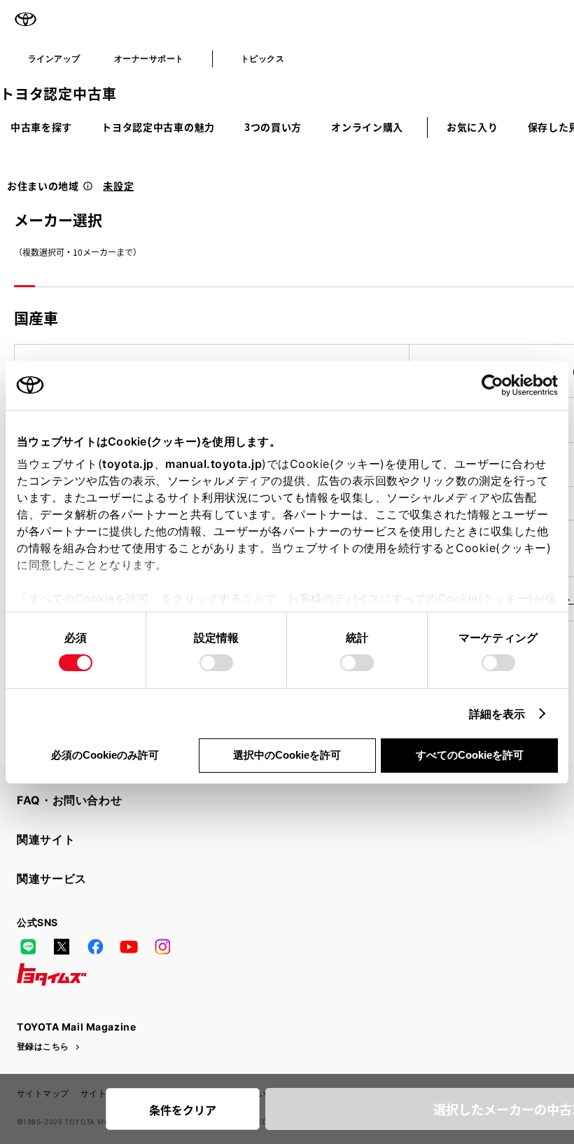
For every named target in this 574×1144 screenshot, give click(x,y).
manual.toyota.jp (213, 464)
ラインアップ (54, 58)
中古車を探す (41, 127)
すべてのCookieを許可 (470, 755)
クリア (182, 1109)
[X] (61, 946)
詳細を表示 (497, 714)
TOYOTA (25, 20)
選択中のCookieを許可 (287, 755)
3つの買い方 (273, 127)
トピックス (262, 58)
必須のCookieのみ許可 (105, 755)
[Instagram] (162, 946)
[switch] (216, 662)
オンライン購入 (367, 127)
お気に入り (472, 127)
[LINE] (28, 946)
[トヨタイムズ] (52, 974)
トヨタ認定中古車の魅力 (158, 127)
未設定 (118, 186)
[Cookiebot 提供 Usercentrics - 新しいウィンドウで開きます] (496, 385)
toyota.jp (128, 464)
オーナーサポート (149, 58)
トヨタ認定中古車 (58, 93)
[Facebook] (95, 946)
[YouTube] (129, 946)
